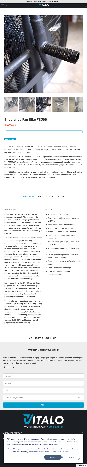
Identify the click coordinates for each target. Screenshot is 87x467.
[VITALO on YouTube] (7, 367)
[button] (81, 465)
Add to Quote (10, 139)
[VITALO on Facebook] (4, 367)
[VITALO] (43, 5)
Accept (53, 457)
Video (61, 196)
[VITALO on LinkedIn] (13, 367)
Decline (71, 457)
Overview (28, 196)
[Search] (85, 5)
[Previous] (6, 54)
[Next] (81, 54)
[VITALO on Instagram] (10, 367)
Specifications (45, 196)
